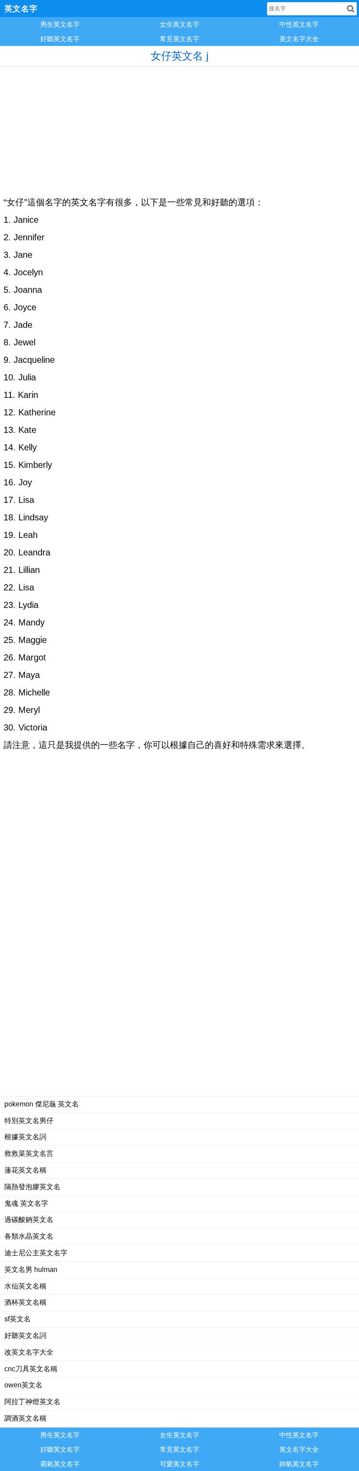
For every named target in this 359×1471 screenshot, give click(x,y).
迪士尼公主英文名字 (35, 1253)
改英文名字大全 (28, 1352)
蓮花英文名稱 (25, 1170)
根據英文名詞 (25, 1137)
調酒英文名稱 (25, 1418)
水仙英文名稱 (25, 1286)
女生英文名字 (179, 24)
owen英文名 (23, 1385)
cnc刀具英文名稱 (30, 1369)
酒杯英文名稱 (25, 1302)
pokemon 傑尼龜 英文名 (41, 1104)
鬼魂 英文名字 (26, 1203)
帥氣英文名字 (299, 1463)
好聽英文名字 (60, 38)
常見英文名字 (179, 38)
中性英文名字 (299, 24)
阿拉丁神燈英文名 (32, 1401)
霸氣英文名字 (60, 1463)
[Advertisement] (179, 128)
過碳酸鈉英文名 (28, 1219)
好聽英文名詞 (25, 1335)
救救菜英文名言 (28, 1153)
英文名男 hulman (30, 1269)
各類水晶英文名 (28, 1236)
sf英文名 (17, 1319)
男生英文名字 (60, 24)
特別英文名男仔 (28, 1120)
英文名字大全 (299, 38)
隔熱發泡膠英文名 (32, 1186)
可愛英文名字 (179, 1463)
